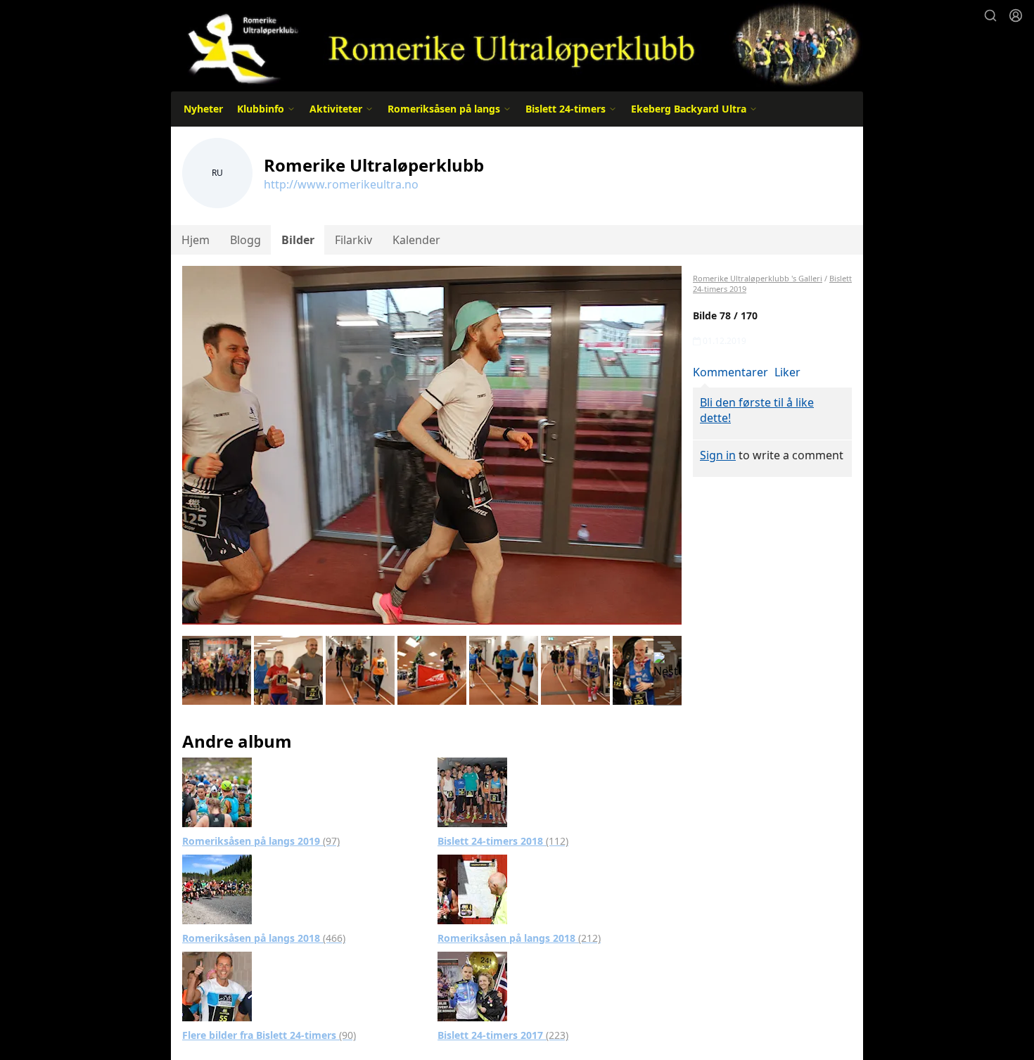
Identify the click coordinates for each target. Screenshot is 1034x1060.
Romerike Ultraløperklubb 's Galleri (757, 278)
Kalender (416, 240)
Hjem (195, 240)
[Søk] (990, 15)
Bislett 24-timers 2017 (503, 1035)
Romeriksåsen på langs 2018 (263, 938)
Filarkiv (353, 240)
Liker (787, 372)
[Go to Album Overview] (217, 791)
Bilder (297, 240)
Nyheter (203, 108)
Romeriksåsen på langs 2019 (261, 841)
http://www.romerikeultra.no (341, 184)
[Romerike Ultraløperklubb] (517, 44)
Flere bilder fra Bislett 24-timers (269, 1035)
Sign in (718, 455)
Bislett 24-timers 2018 (503, 841)
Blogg (245, 240)
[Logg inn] (1015, 15)
